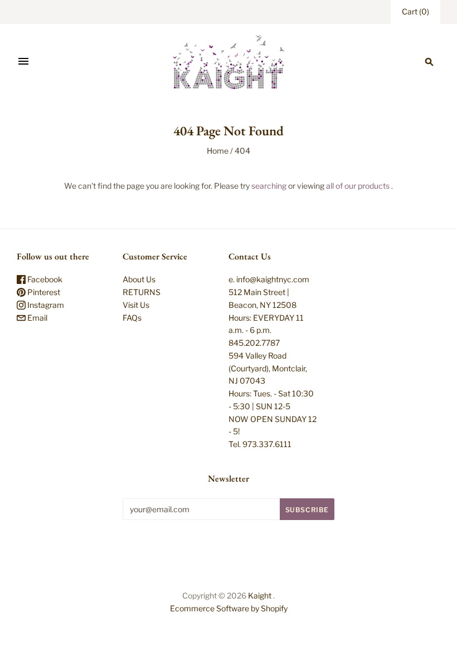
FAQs (132, 317)
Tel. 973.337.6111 (260, 444)
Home (218, 150)
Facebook (44, 279)
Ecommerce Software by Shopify (229, 608)
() (415, 11)
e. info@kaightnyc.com (269, 279)
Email (36, 317)
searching (268, 185)
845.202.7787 (254, 342)
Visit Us (136, 305)
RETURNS (142, 292)
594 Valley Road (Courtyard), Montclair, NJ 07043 (268, 368)
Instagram (45, 305)
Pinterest (43, 292)
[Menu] (23, 62)
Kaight (259, 595)
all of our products (358, 185)
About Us (139, 279)
